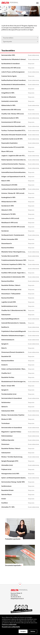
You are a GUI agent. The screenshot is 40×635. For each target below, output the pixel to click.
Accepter (23, 631)
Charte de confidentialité (9, 624)
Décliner (33, 631)
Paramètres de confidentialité (11, 627)
